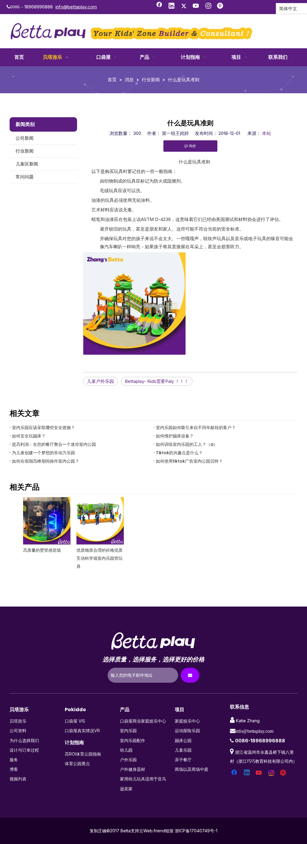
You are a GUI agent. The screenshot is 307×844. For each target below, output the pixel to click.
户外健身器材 (132, 769)
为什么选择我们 (24, 740)
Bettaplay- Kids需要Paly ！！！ (157, 381)
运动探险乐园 (187, 730)
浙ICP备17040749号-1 (196, 830)
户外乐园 (128, 759)
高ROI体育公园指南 (83, 753)
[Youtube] (196, 6)
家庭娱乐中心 (187, 720)
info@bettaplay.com (76, 7)
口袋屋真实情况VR (82, 730)
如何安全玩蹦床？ (29, 436)
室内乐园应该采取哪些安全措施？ (43, 428)
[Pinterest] (220, 6)
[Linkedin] (171, 6)
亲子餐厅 (183, 759)
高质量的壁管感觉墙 (42, 550)
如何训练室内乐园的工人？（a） (187, 444)
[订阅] (190, 675)
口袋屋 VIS (75, 720)
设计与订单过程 (24, 750)
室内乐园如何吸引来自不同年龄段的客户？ (196, 428)
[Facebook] (159, 6)
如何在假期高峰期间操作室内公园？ (45, 461)
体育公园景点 (77, 763)
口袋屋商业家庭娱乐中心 (143, 720)
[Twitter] (184, 6)
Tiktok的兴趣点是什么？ (179, 453)
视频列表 (18, 778)
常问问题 (25, 177)
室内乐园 (128, 730)
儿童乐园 (183, 750)
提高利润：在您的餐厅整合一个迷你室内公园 (54, 444)
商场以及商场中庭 (191, 769)
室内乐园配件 (132, 740)
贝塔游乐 (18, 720)
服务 (14, 759)
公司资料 (18, 730)
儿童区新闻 (27, 164)
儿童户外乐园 (100, 381)
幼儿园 (126, 750)
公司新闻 (25, 138)
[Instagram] (208, 6)
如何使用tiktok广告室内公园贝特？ (189, 461)
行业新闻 (25, 151)
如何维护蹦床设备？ (175, 436)
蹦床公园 (183, 740)
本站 (266, 133)
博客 (14, 769)
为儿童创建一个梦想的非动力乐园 (43, 453)
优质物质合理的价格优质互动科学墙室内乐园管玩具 (99, 558)
